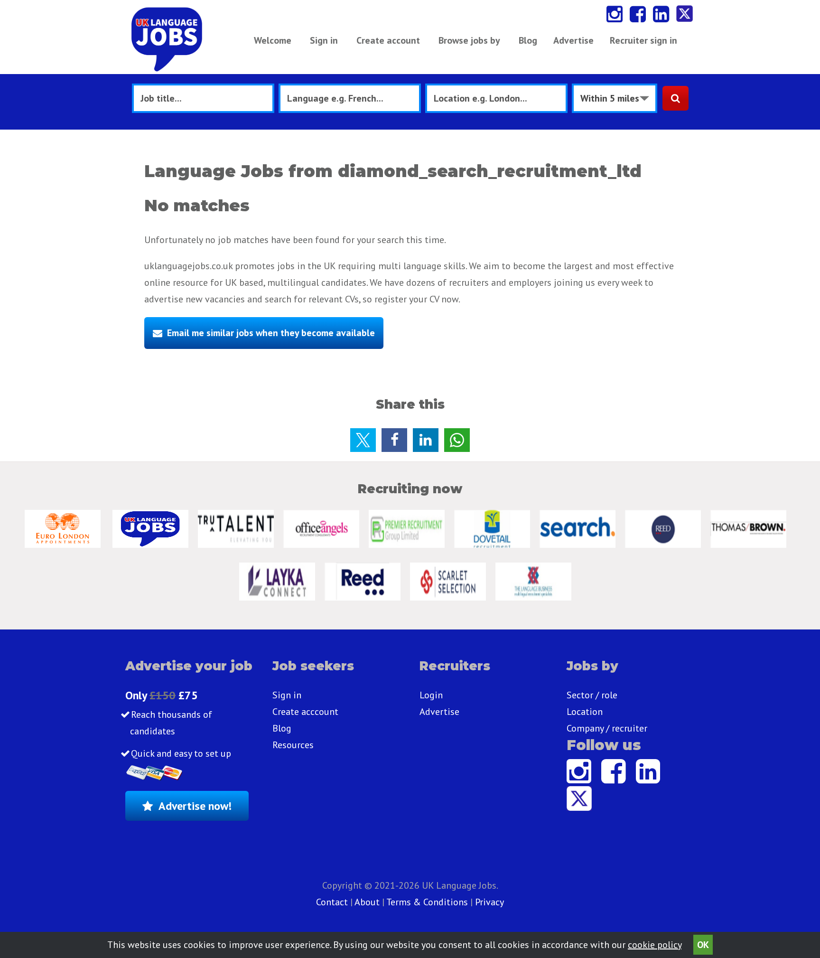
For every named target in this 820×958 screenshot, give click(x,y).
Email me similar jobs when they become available (271, 333)
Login (431, 695)
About (367, 902)
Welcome (272, 40)
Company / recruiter (607, 728)
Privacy (489, 902)
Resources (293, 745)
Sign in (324, 40)
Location (585, 711)
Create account (388, 40)
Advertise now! (195, 805)
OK (703, 945)
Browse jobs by (469, 40)
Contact (333, 902)
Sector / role (592, 695)
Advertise (573, 40)
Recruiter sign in (643, 40)
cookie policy (654, 945)
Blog (528, 40)
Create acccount (305, 711)
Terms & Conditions (427, 902)
